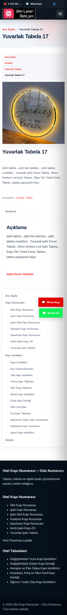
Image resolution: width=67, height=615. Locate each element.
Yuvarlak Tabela (13, 69)
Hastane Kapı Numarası (24, 328)
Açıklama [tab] (10, 211)
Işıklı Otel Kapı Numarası (25, 322)
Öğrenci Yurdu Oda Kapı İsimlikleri (32, 582)
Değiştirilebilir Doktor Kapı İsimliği (32, 563)
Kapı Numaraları (15, 302)
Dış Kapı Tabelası (20, 413)
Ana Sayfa (8, 29)
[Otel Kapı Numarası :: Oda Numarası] (19, 13)
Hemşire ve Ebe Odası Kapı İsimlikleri (35, 568)
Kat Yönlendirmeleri (22, 368)
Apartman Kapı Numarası (25, 335)
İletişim (9, 439)
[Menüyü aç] (60, 14)
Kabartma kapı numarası (25, 426)
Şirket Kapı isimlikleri (22, 394)
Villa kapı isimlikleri (21, 375)
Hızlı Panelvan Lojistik (17, 540)
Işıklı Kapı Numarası (22, 315)
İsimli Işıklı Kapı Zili (21, 341)
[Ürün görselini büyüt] (33, 113)
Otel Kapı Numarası (22, 309)
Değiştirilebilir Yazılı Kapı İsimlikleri (33, 559)
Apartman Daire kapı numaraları (29, 419)
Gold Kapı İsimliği (20, 400)
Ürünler (9, 63)
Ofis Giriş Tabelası (21, 387)
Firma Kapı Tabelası (22, 381)
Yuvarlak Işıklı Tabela (22, 347)
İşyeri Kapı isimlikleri (22, 432)
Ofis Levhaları (18, 406)
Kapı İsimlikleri (13, 355)
